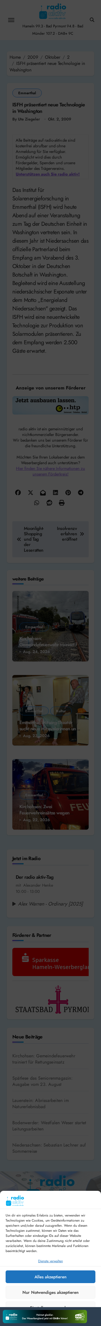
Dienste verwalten (50, 1261)
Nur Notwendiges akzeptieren (50, 1292)
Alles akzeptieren (50, 1277)
